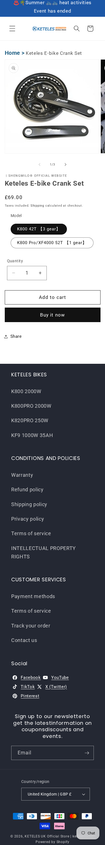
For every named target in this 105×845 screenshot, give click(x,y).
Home (12, 53)
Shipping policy (29, 504)
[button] (12, 28)
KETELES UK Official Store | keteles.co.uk (60, 836)
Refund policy (27, 489)
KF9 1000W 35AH (32, 435)
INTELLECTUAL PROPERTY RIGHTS (43, 553)
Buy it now (52, 315)
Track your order (30, 626)
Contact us (24, 640)
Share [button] (16, 336)
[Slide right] (65, 165)
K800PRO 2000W (31, 406)
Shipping (37, 205)
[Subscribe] (87, 753)
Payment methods (33, 596)
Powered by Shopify (52, 842)
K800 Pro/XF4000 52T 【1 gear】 (52, 242)
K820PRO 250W (29, 420)
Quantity (15, 261)
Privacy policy (27, 519)
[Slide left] (39, 165)
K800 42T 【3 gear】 (39, 229)
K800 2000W (26, 391)
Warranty (22, 475)
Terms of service (31, 533)
